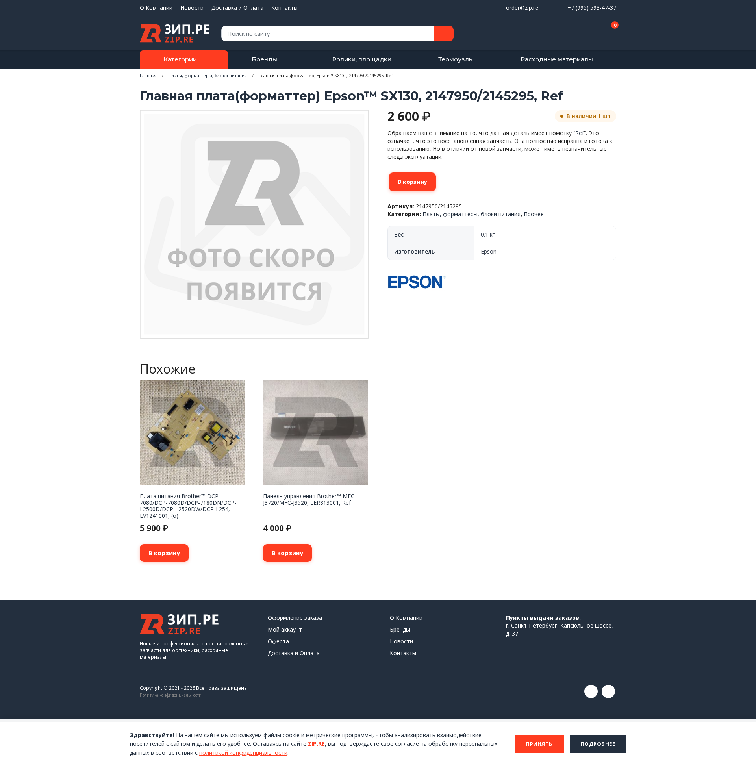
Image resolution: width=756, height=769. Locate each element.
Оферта (278, 641)
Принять (539, 743)
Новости (192, 7)
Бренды (264, 59)
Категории (180, 59)
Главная (148, 75)
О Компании (156, 7)
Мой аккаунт (285, 629)
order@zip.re (522, 7)
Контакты (284, 7)
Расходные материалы (557, 59)
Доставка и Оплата (237, 7)
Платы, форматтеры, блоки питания (208, 75)
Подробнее (598, 743)
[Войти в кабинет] (582, 34)
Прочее (534, 214)
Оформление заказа (295, 617)
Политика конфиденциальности (171, 695)
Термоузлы (456, 59)
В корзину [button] (164, 553)
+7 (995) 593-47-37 (591, 7)
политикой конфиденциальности (243, 752)
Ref (579, 133)
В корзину (412, 181)
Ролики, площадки (361, 59)
